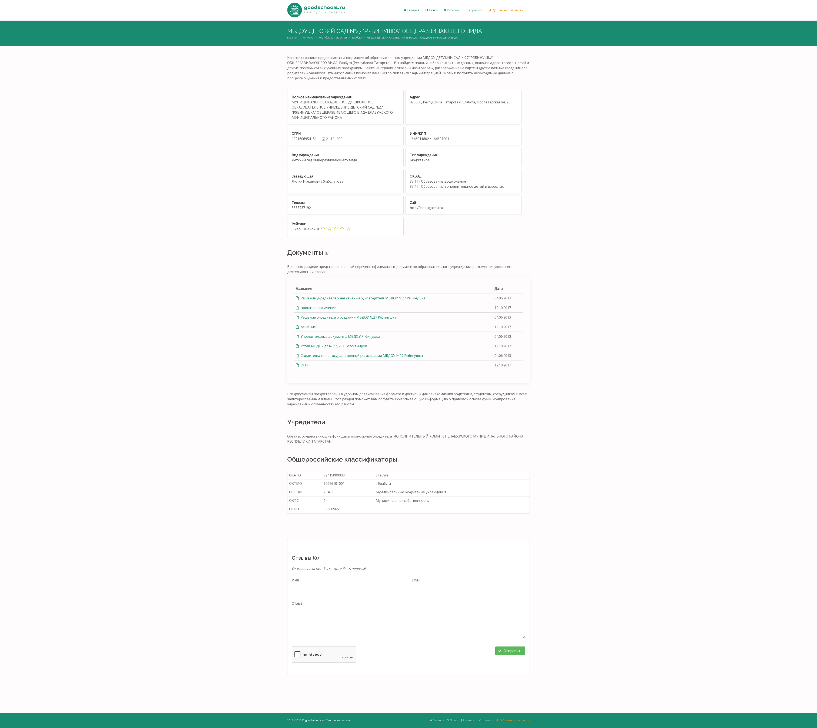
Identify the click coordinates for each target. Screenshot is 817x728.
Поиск (433, 10)
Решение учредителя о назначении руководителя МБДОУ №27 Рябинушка (362, 298)
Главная (412, 10)
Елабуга (357, 37)
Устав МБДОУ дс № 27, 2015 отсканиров (333, 346)
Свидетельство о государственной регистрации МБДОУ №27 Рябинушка (361, 355)
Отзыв (297, 603)
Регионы (452, 10)
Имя (295, 580)
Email (416, 580)
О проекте (475, 10)
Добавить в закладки (507, 10)
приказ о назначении (318, 307)
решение (308, 327)
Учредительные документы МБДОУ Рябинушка (340, 336)
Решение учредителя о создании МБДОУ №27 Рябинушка (348, 317)
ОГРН (305, 365)
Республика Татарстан (333, 37)
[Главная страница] (316, 10)
